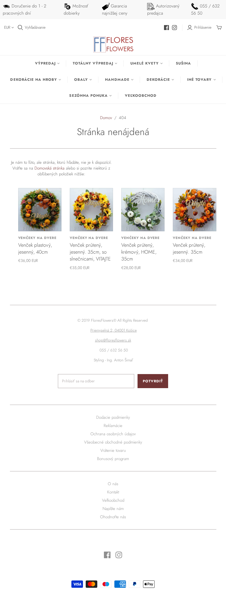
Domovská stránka (49, 168)
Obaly (81, 79)
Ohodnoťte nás (113, 517)
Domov (106, 118)
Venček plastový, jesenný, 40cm (35, 248)
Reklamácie (113, 426)
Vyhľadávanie (35, 27)
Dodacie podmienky (113, 417)
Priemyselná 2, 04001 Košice (113, 330)
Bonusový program (113, 459)
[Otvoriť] (20, 27)
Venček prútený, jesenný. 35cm (189, 248)
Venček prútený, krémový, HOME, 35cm (139, 251)
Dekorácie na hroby (33, 79)
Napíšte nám (113, 509)
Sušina (183, 63)
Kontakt (113, 492)
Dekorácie (158, 79)
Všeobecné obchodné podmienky (113, 442)
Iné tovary (199, 79)
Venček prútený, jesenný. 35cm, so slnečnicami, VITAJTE (90, 251)
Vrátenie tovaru (113, 450)
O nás (113, 484)
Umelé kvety (144, 63)
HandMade (117, 79)
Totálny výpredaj (93, 63)
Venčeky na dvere (37, 237)
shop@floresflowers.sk (113, 340)
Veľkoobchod (141, 95)
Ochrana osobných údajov (113, 434)
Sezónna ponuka (88, 95)
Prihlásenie (202, 27)
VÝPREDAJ (45, 63)
